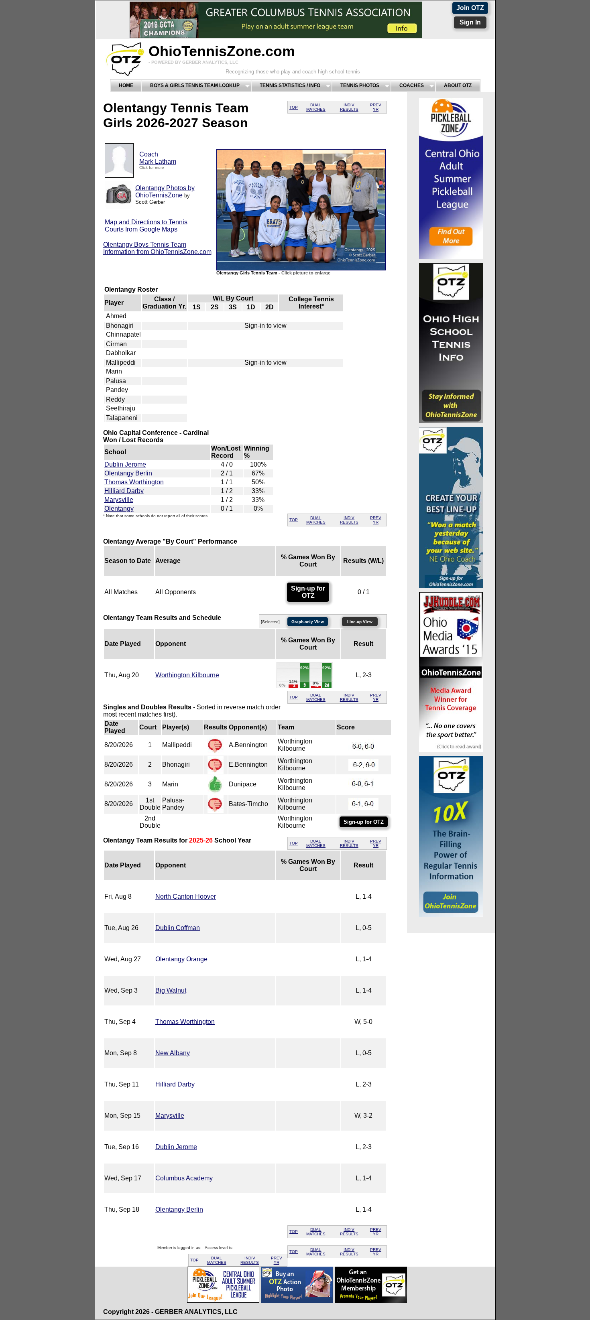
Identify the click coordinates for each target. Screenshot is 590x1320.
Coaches (411, 85)
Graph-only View (307, 621)
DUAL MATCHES (316, 107)
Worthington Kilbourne (187, 675)
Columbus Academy (184, 1178)
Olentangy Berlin (128, 473)
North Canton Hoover (185, 896)
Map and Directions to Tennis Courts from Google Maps (146, 226)
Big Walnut (170, 990)
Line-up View (360, 621)
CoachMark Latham (157, 158)
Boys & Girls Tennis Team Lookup (195, 85)
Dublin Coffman (177, 927)
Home (126, 85)
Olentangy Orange (181, 959)
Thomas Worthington (134, 482)
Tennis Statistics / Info (290, 85)
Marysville (118, 499)
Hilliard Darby (124, 490)
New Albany (172, 1053)
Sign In (470, 22)
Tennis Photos (359, 85)
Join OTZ (470, 7)
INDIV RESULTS (349, 107)
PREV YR (375, 107)
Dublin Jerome (125, 464)
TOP (293, 107)
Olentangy (119, 508)
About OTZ (458, 85)
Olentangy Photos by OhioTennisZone (165, 192)
